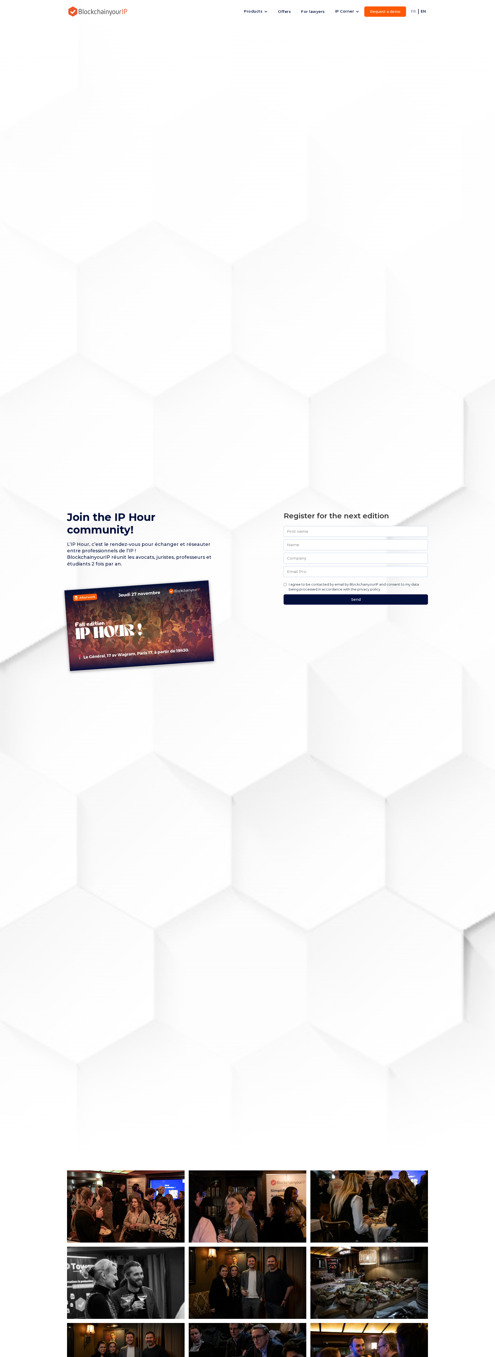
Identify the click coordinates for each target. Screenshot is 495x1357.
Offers (284, 11)
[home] (98, 11)
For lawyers (313, 11)
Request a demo (385, 11)
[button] (256, 11)
